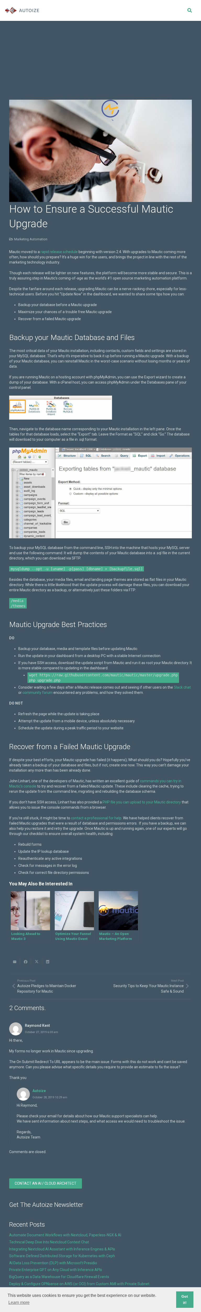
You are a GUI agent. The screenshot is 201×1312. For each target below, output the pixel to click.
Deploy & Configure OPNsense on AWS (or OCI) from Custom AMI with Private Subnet (79, 1284)
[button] (189, 10)
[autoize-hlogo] (22, 10)
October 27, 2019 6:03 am (41, 1032)
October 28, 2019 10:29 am (49, 1097)
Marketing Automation (30, 239)
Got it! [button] (184, 1299)
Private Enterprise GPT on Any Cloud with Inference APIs (55, 1270)
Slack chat (182, 687)
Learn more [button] (19, 1302)
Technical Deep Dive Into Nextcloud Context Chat (49, 1242)
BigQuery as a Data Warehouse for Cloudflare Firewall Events (59, 1277)
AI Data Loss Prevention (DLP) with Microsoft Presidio (53, 1263)
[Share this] (25, 961)
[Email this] (14, 961)
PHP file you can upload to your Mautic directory (142, 802)
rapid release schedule (59, 252)
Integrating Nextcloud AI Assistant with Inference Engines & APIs (62, 1249)
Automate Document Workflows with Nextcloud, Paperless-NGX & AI (65, 1235)
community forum (38, 692)
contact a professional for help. (96, 818)
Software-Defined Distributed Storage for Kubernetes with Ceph (62, 1256)
